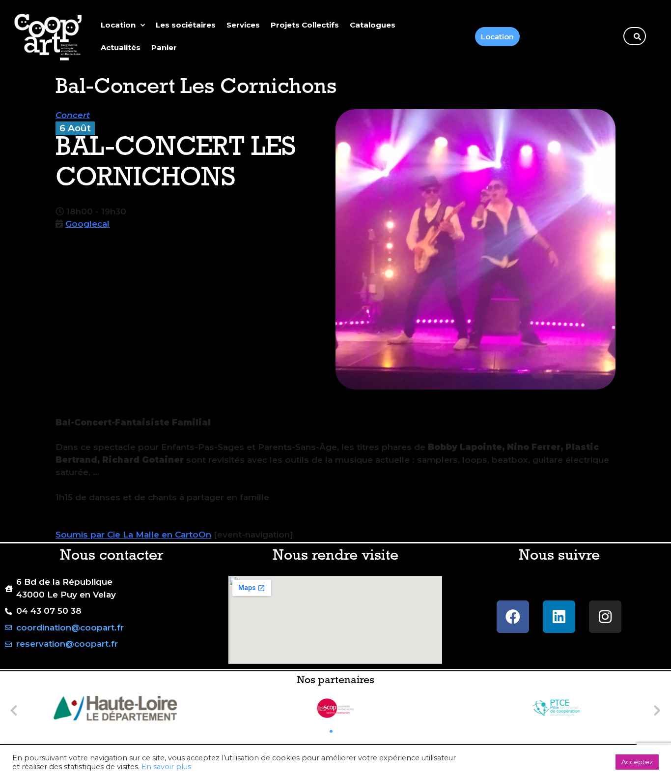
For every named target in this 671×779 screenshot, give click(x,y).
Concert (73, 115)
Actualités (120, 47)
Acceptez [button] (637, 762)
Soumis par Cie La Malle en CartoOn (133, 534)
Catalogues (372, 25)
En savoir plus (166, 766)
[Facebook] (513, 616)
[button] (14, 710)
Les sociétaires (186, 25)
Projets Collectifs (305, 25)
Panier (164, 47)
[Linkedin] (559, 616)
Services (243, 25)
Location (118, 25)
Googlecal (87, 224)
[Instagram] (605, 616)
